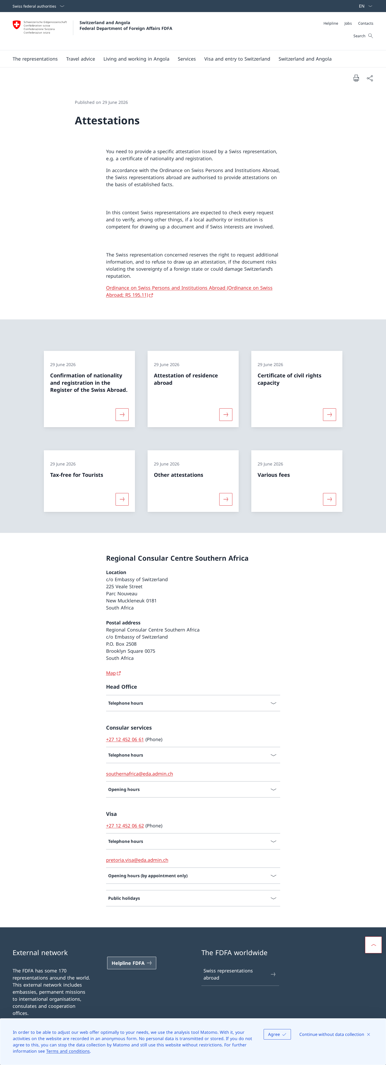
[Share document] (370, 78)
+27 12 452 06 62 (125, 825)
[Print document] (356, 78)
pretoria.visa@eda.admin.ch (137, 860)
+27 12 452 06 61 (125, 739)
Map (111, 673)
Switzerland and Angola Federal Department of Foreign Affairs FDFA (126, 25)
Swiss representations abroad (228, 974)
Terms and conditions (68, 1051)
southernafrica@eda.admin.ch (139, 773)
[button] (35, 58)
